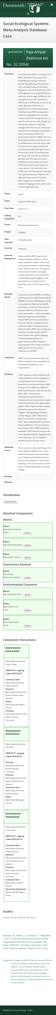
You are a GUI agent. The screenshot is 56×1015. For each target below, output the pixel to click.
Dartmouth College (17, 1010)
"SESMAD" (35, 4)
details (27, 532)
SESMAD (25, 5)
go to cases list (15, 51)
